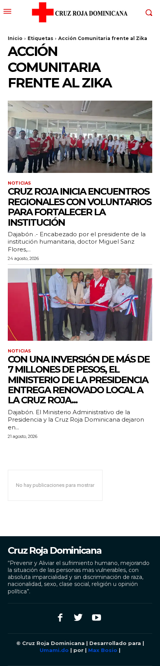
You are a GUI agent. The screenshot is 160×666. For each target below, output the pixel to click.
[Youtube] (96, 618)
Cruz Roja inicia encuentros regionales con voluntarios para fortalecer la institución (79, 207)
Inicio (15, 38)
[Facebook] (60, 618)
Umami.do (55, 650)
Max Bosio (102, 650)
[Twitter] (78, 618)
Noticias (19, 183)
